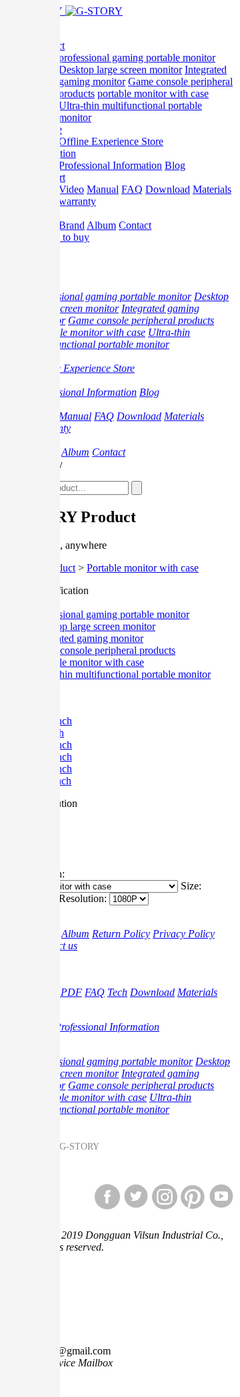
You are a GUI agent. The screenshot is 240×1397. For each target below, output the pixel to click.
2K (38, 839)
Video (71, 189)
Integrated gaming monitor (87, 638)
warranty (77, 201)
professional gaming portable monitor (137, 57)
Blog (175, 165)
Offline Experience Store (111, 141)
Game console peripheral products (141, 320)
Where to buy (60, 237)
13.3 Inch (52, 768)
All (38, 602)
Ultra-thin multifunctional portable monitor (111, 338)
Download (167, 189)
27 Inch (48, 732)
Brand (72, 225)
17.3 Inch (52, 744)
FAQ (132, 189)
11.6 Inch (51, 780)
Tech (117, 992)
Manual (103, 189)
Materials (212, 189)
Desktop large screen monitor (120, 69)
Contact (135, 225)
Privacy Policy (184, 933)
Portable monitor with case (143, 567)
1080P (45, 827)
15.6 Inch (52, 756)
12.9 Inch (52, 720)
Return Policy (121, 933)
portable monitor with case (153, 93)
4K (38, 851)
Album (101, 225)
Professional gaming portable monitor (110, 614)
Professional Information (110, 165)
